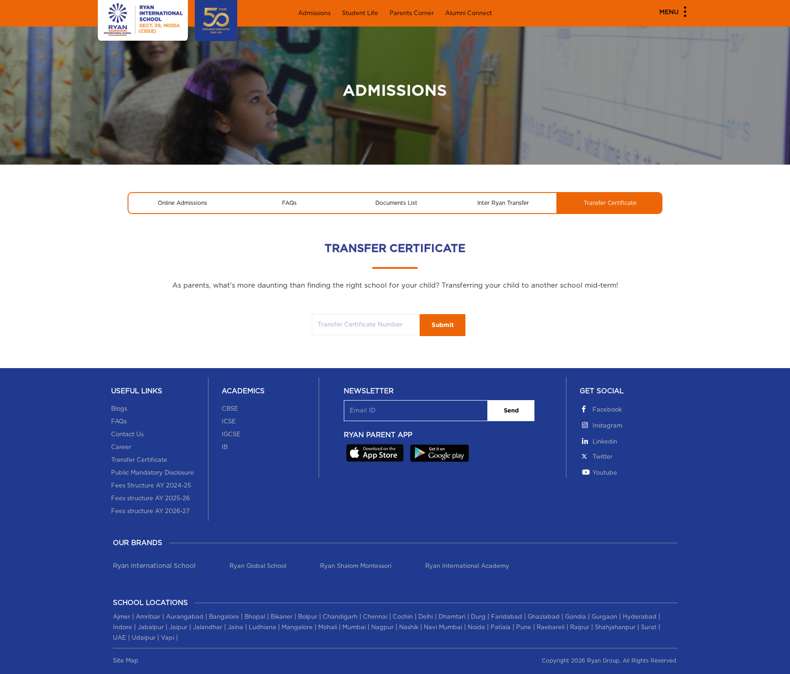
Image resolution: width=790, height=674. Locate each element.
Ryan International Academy (467, 566)
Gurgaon (604, 617)
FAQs (289, 203)
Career (121, 447)
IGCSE (231, 435)
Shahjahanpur (615, 628)
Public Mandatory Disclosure (152, 473)
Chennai (375, 617)
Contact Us (127, 435)
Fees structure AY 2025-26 (150, 499)
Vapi (167, 638)
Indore (122, 628)
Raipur (579, 628)
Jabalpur (151, 628)
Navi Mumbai (443, 628)
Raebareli (551, 628)
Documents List (396, 203)
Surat (649, 628)
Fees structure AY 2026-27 (150, 511)
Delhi (425, 617)
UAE (119, 638)
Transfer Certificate (610, 203)
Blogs (119, 409)
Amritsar (148, 617)
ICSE (229, 422)
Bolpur (307, 617)
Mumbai (354, 628)
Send (511, 410)
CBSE (230, 409)
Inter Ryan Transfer (503, 203)
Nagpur (382, 628)
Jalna (235, 628)
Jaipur (178, 628)
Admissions (314, 13)
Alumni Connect (468, 13)
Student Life (360, 13)
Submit (443, 325)
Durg (478, 617)
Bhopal (255, 617)
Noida (476, 628)
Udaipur (143, 638)
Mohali (327, 628)
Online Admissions (182, 203)
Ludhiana (262, 628)
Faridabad (506, 617)
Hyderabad (640, 617)
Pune (523, 628)
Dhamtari (451, 617)
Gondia (575, 617)
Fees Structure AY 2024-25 (151, 486)
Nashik (408, 628)
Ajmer (121, 617)
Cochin (403, 617)
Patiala (501, 628)
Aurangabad (184, 617)
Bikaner (282, 617)
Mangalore (297, 628)
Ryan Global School (258, 566)
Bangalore (224, 617)
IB (225, 447)
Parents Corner (412, 13)
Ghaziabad (544, 617)
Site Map (126, 661)
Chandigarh (340, 617)
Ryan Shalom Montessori (355, 566)
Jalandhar (207, 628)
